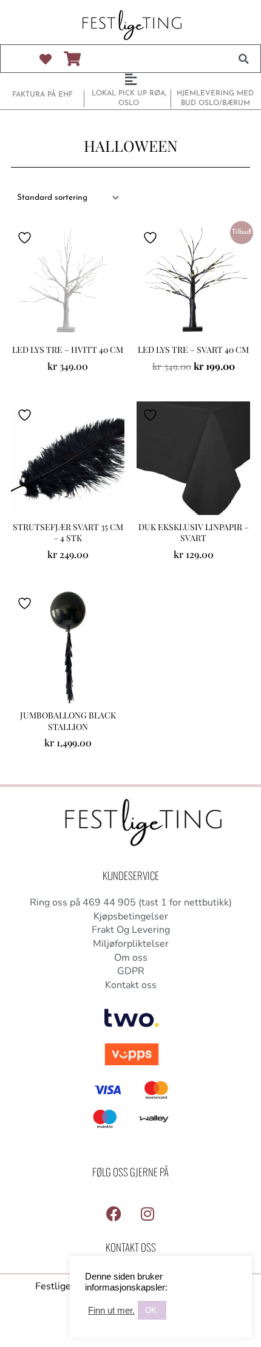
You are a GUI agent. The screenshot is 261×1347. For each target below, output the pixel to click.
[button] (243, 59)
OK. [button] (152, 1310)
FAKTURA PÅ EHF (42, 94)
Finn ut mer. (111, 1310)
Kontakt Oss (131, 1247)
